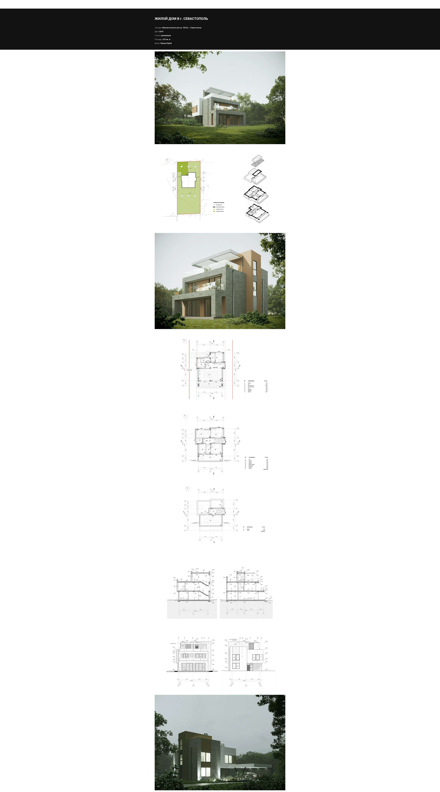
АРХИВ (256, 4)
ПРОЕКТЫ (229, 4)
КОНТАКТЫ (269, 4)
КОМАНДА (244, 4)
